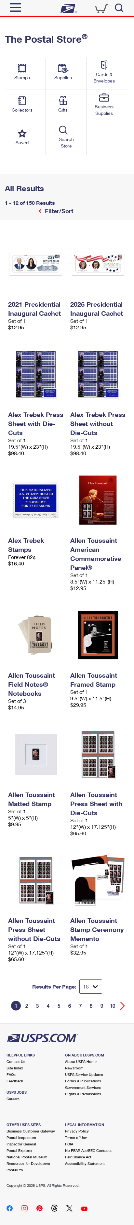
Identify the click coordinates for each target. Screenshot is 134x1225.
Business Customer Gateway (31, 1131)
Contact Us (16, 1061)
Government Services (83, 1087)
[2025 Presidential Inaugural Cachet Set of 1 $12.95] (98, 263)
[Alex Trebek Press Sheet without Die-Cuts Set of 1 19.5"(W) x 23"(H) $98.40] (98, 374)
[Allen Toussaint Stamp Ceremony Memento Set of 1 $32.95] (98, 880)
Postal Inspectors (21, 1137)
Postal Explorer (20, 1150)
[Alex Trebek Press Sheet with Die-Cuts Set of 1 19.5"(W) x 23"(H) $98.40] (36, 374)
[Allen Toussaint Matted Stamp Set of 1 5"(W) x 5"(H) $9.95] (36, 754)
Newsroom (74, 1068)
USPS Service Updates (84, 1074)
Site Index (15, 1068)
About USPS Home (81, 1061)
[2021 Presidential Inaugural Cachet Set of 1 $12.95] (36, 263)
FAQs (11, 1074)
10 (112, 1006)
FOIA (69, 1144)
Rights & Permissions (83, 1094)
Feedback (15, 1081)
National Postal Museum (27, 1157)
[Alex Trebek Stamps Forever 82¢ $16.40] (36, 500)
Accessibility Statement (85, 1163)
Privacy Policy (77, 1131)
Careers (13, 1099)
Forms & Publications (83, 1081)
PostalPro (15, 1170)
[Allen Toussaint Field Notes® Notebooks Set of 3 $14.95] (36, 634)
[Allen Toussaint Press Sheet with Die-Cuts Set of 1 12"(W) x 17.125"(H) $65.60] (98, 754)
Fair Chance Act (78, 1157)
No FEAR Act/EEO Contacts (88, 1150)
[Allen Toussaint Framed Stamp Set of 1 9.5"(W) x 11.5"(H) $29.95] (98, 634)
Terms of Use (76, 1137)
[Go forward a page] (122, 1006)
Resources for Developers (28, 1163)
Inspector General (21, 1144)
